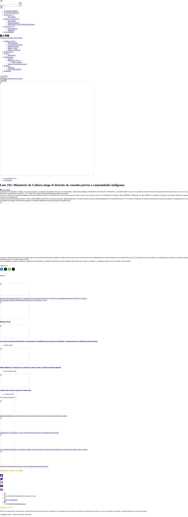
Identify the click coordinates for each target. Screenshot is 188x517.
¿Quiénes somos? (9, 41)
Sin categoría (8, 180)
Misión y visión (12, 48)
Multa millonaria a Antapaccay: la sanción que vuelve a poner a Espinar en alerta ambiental (30, 367)
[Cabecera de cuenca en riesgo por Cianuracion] (14, 386)
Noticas (6, 53)
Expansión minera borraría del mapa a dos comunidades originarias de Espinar (24, 466)
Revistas (6, 66)
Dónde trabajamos (13, 46)
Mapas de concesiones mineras (17, 64)
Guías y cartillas (17, 62)
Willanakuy (11, 67)
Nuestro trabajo (8, 52)
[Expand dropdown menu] (16, 41)
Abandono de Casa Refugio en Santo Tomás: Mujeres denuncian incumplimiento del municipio (29, 433)
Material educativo (13, 60)
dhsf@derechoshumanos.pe (17, 504)
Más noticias (12, 55)
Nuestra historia (13, 43)
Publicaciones (8, 57)
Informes (10, 59)
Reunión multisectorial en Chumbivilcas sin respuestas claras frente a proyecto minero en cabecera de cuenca (33, 416)
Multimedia (7, 71)
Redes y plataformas (14, 50)
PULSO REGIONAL (15, 69)
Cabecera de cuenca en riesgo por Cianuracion (15, 390)
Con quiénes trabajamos (15, 45)
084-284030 (13, 500)
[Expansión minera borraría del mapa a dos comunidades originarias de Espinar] (7, 464)
